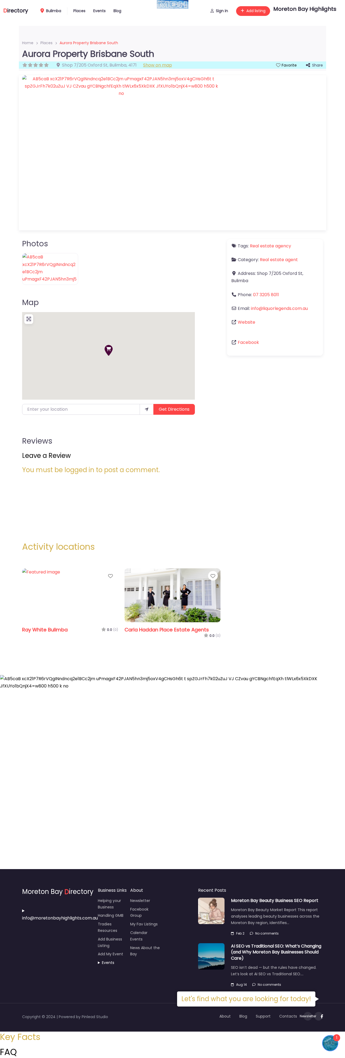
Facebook (248, 342)
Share (317, 65)
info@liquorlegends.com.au (279, 308)
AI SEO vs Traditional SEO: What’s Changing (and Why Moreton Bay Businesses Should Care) (276, 952)
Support (263, 1016)
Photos (35, 243)
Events (99, 10)
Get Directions (174, 409)
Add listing (255, 10)
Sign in (222, 10)
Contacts (288, 1016)
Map (30, 302)
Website (246, 322)
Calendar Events (138, 936)
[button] (108, 350)
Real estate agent (279, 260)
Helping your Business (109, 904)
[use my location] (147, 409)
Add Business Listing (110, 942)
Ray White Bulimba (45, 629)
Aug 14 (241, 984)
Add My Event (110, 954)
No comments (267, 933)
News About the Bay (145, 951)
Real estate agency (270, 246)
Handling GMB (110, 915)
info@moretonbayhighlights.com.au (60, 918)
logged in (79, 469)
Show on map (157, 65)
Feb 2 (240, 933)
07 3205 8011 (266, 295)
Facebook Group (139, 912)
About (225, 1016)
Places (79, 10)
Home (27, 43)
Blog (117, 10)
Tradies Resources (107, 927)
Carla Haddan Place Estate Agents (167, 629)
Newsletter (140, 900)
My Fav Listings (144, 924)
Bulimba (53, 10)
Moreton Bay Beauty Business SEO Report (274, 900)
